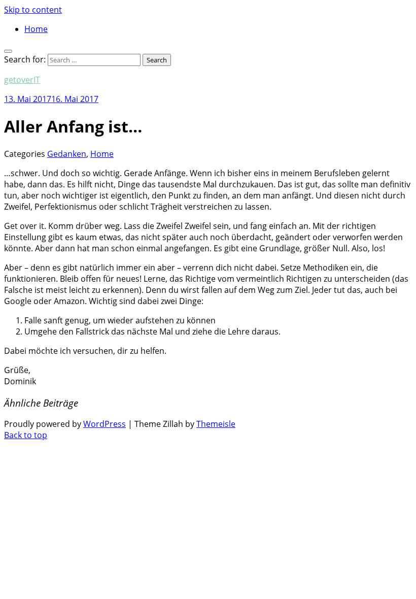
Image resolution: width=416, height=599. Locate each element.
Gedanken (66, 153)
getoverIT (22, 79)
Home (36, 29)
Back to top (25, 435)
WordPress (104, 423)
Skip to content (33, 9)
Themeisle (215, 423)
